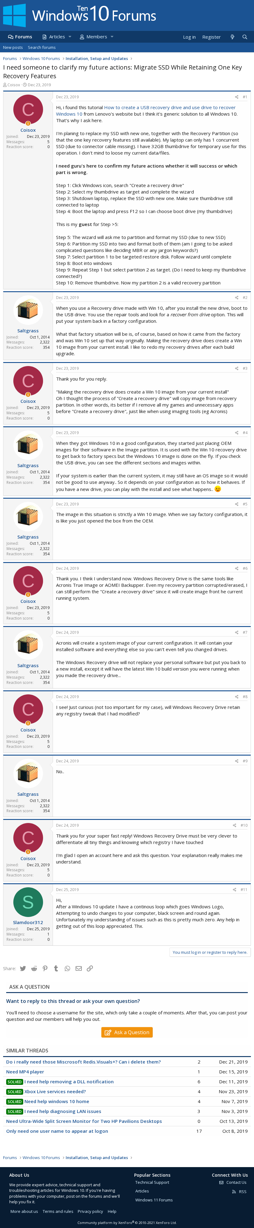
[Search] (245, 37)
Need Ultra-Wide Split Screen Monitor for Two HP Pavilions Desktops (84, 1121)
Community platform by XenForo (127, 1222)
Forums (23, 36)
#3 (245, 368)
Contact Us (236, 1182)
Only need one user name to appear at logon (57, 1131)
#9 (245, 761)
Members (96, 36)
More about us (24, 1211)
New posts (13, 47)
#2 (245, 297)
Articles (57, 36)
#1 (245, 97)
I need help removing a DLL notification (69, 1081)
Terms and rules (58, 1211)
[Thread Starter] (28, 123)
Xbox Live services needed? (55, 1091)
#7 (245, 632)
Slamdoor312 (28, 922)
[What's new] (232, 37)
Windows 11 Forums (154, 1200)
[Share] (237, 97)
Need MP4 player (25, 1071)
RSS (242, 1191)
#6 (245, 568)
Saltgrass (28, 330)
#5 (245, 504)
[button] (69, 36)
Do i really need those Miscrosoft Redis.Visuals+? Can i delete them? (83, 1062)
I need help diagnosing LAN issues (62, 1111)
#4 (245, 432)
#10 (244, 825)
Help (112, 1211)
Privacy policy (90, 1211)
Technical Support (152, 1182)
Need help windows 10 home (56, 1101)
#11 (244, 889)
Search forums (42, 47)
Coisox (13, 84)
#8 (245, 696)
